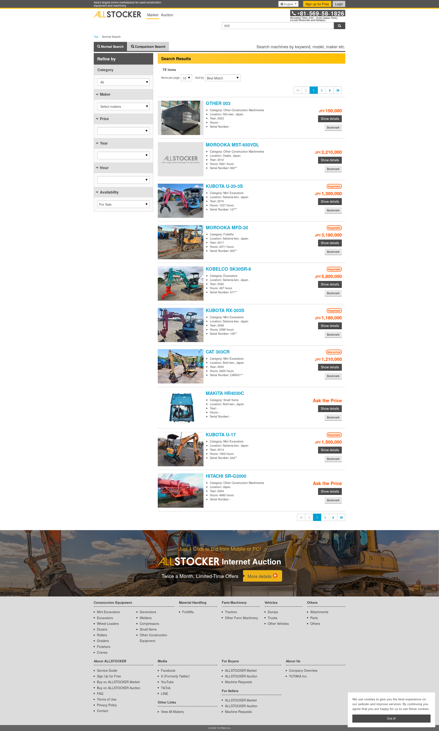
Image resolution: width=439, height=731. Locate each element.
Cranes (102, 652)
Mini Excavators (108, 612)
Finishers (103, 646)
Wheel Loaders (108, 623)
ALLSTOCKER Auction (241, 676)
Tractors (231, 612)
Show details (330, 118)
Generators (148, 612)
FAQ (100, 693)
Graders (103, 640)
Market (152, 14)
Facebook (168, 670)
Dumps (273, 612)
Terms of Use (106, 699)
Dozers (102, 629)
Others (315, 623)
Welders (146, 617)
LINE (164, 693)
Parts (314, 617)
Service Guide (107, 670)
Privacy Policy (107, 705)
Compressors (149, 623)
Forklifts (188, 612)
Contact (102, 710)
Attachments (319, 612)
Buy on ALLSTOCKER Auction (118, 687)
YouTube (167, 682)
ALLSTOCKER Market (241, 670)
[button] (123, 82)
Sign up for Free (317, 4)
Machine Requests (238, 682)
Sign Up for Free (109, 676)
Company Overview (303, 670)
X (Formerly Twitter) (175, 676)
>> (338, 90)
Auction (167, 14)
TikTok (166, 687)
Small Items (148, 629)
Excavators (105, 617)
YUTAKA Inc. (298, 676)
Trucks (272, 617)
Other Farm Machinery (241, 617)
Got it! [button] (391, 718)
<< (298, 90)
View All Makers (172, 711)
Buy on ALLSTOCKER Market (118, 682)
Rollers (102, 635)
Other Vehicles (278, 623)
